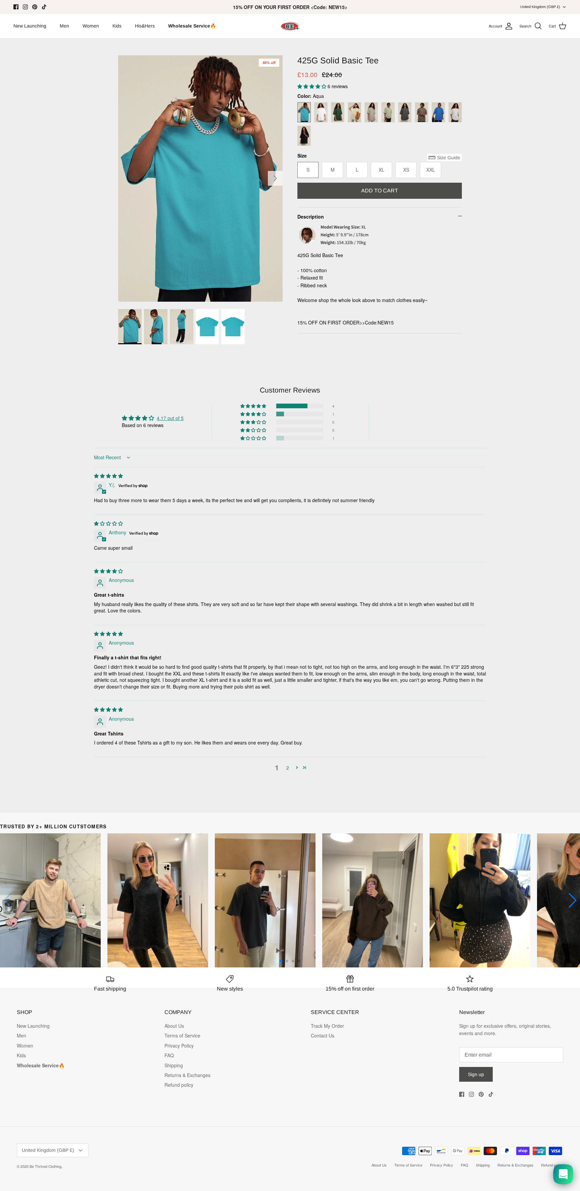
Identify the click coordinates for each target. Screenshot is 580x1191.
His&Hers (145, 25)
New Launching (29, 25)
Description (310, 216)
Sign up (476, 1074)
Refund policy (178, 1084)
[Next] (275, 178)
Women (91, 25)
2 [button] (287, 767)
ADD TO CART (379, 190)
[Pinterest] (34, 6)
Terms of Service (182, 1035)
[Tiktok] (44, 6)
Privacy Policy (179, 1045)
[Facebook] (15, 6)
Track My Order (327, 1025)
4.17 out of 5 (170, 418)
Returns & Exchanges (187, 1075)
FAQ (169, 1055)
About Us (174, 1025)
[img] (108, 475)
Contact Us (322, 1035)
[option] (200, 178)
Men (64, 25)
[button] (312, 86)
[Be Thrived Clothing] (290, 26)
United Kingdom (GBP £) (540, 7)
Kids (117, 25)
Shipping (173, 1065)
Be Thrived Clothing (45, 1166)
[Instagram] (25, 6)
